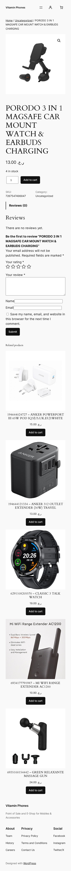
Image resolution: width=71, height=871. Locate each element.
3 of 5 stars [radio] (18, 266)
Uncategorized (24, 20)
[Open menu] (41, 7)
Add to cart (30, 179)
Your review (15, 275)
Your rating (15, 262)
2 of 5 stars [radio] (13, 266)
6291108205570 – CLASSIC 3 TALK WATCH (35, 595)
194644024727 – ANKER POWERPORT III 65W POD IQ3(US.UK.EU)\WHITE (35, 416)
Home (9, 20)
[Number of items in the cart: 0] (61, 7)
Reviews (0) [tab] (18, 205)
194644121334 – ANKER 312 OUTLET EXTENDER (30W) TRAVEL (35, 506)
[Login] (50, 7)
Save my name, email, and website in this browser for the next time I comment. (35, 319)
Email (9, 307)
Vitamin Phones (15, 7)
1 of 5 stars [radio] (8, 266)
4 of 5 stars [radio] (23, 266)
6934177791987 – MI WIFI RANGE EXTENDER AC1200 (35, 685)
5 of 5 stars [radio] (29, 266)
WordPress (29, 863)
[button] (59, 40)
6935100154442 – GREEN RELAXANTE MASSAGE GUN (35, 774)
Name (10, 301)
